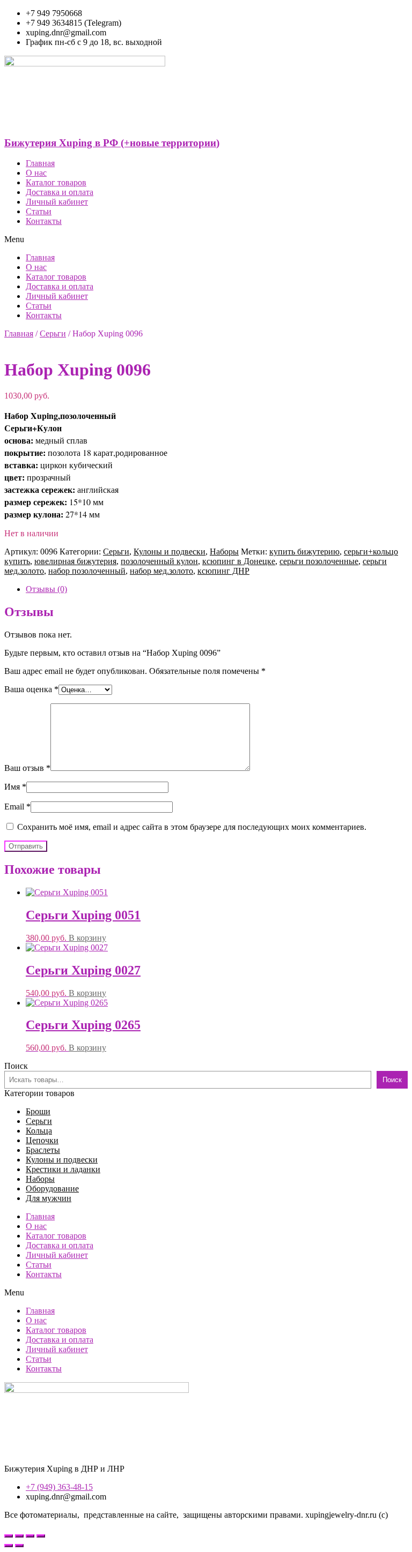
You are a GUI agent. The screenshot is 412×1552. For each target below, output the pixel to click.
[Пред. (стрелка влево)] (8, 1545)
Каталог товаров (56, 182)
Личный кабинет (57, 201)
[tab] (217, 589)
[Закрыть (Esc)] (8, 1536)
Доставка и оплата (59, 192)
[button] (206, 239)
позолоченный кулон (159, 561)
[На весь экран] (30, 1536)
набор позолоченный (87, 570)
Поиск (16, 1065)
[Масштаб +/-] (40, 1536)
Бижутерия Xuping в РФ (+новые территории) (111, 142)
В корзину (87, 937)
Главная (40, 163)
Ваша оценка (31, 689)
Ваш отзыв (27, 768)
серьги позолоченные (318, 561)
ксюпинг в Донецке (238, 561)
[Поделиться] (19, 1536)
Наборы (224, 551)
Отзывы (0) (46, 589)
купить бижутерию (304, 551)
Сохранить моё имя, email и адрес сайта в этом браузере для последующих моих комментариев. (191, 826)
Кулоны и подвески (169, 551)
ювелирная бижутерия (75, 561)
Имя (15, 786)
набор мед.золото (161, 570)
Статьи (39, 211)
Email (17, 806)
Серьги (53, 333)
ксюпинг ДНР (223, 570)
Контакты (44, 221)
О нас (36, 172)
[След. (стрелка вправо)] (19, 1545)
